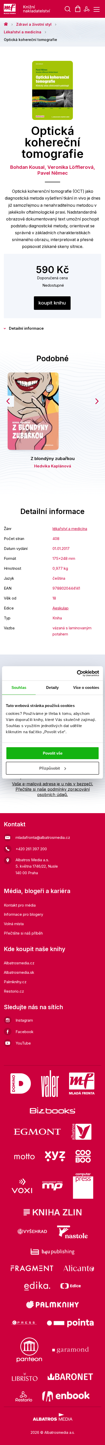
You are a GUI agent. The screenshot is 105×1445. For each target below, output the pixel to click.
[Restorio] (23, 1396)
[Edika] (37, 1286)
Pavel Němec (52, 173)
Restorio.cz (14, 991)
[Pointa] (70, 1322)
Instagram (24, 1020)
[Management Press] (52, 1186)
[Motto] (24, 1156)
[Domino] (20, 1083)
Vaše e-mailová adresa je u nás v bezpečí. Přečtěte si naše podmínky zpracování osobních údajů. (52, 789)
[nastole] (72, 1231)
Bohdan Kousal (27, 167)
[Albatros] (81, 1132)
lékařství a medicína (69, 528)
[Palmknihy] (52, 1304)
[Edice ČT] (70, 1286)
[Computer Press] (83, 1186)
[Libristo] (25, 1376)
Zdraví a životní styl (33, 24)
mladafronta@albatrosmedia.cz (43, 837)
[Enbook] (66, 1396)
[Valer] (50, 1083)
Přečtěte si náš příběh (23, 933)
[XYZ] (55, 1156)
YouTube (23, 1043)
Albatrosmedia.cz (19, 963)
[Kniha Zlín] (52, 1212)
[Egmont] (37, 1132)
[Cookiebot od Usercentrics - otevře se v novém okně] (77, 673)
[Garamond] (70, 1349)
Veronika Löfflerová (70, 167)
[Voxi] (22, 1186)
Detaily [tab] (52, 687)
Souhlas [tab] (18, 687)
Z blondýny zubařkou (53, 458)
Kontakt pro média (20, 905)
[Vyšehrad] (32, 1231)
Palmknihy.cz (15, 981)
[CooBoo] (83, 1156)
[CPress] (24, 1322)
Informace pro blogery (23, 914)
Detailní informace (26, 328)
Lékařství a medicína (22, 32)
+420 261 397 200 (31, 848)
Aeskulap (60, 608)
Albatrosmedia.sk (19, 972)
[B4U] (52, 1251)
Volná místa (14, 923)
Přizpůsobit (49, 768)
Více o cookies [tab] (86, 687)
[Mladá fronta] (82, 1083)
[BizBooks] (53, 1110)
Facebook (24, 1031)
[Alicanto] (78, 1268)
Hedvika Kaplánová (52, 466)
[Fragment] (32, 1268)
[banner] (43, 9)
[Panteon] (29, 1349)
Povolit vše (52, 753)
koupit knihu (52, 303)
